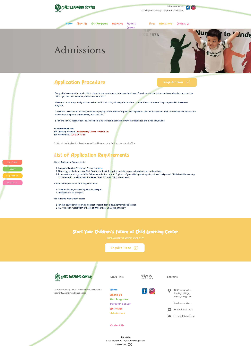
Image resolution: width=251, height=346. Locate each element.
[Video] (130, 344)
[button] (12, 162)
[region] (84, 30)
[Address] (169, 290)
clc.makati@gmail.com (184, 316)
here (100, 168)
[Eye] (188, 7)
